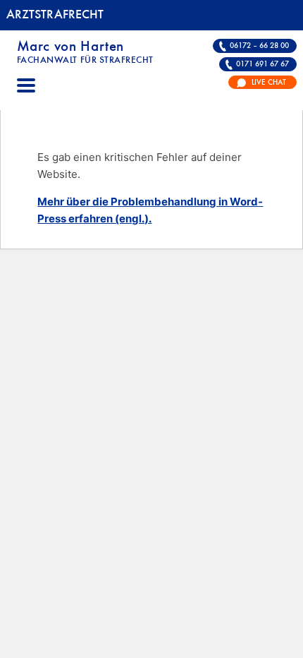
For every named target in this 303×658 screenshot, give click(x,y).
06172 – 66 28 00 (259, 46)
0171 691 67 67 (262, 64)
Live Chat (269, 82)
